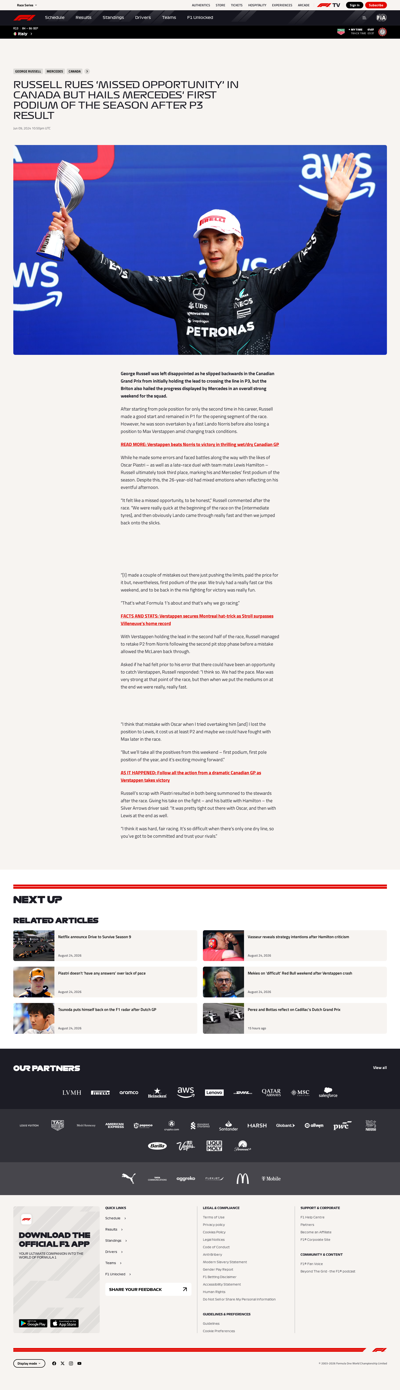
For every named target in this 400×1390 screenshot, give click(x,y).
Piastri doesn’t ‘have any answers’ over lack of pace (102, 973)
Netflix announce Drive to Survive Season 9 (94, 937)
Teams (169, 17)
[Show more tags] (87, 71)
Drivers (143, 17)
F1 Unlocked (200, 17)
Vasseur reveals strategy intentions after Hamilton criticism (298, 937)
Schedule (54, 17)
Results (84, 17)
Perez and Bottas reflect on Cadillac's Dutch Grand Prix (294, 1010)
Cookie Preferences (219, 1331)
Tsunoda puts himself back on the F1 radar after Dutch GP (107, 1010)
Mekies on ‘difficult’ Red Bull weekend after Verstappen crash (300, 973)
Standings (113, 17)
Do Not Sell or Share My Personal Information (239, 1299)
